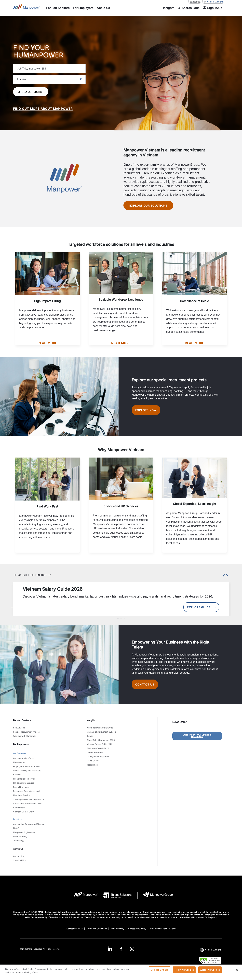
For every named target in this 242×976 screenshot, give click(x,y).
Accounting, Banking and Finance (28, 824)
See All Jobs (19, 727)
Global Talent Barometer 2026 (101, 740)
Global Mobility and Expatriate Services (27, 772)
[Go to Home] (26, 7)
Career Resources (95, 752)
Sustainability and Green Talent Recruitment (27, 805)
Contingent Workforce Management (23, 760)
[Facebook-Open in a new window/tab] (121, 949)
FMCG (16, 828)
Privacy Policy (117, 928)
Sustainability (19, 860)
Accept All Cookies (210, 970)
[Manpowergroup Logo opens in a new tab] (155, 895)
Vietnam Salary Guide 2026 (99, 744)
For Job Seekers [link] (22, 720)
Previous (223, 575)
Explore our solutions (148, 205)
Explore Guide (198, 607)
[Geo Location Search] (81, 79)
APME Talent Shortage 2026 (100, 727)
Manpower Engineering (24, 832)
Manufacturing (20, 836)
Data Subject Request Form (163, 928)
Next (226, 575)
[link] (121, 949)
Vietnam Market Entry (23, 811)
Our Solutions (19, 753)
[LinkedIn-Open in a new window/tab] (110, 949)
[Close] (236, 970)
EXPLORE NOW (146, 410)
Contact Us (194, 2)
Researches (92, 765)
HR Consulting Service (23, 783)
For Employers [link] (21, 744)
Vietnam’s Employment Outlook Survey (101, 734)
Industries (17, 819)
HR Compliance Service (24, 779)
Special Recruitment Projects (26, 732)
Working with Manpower (24, 736)
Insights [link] (91, 720)
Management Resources (98, 756)
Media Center (93, 760)
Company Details (74, 928)
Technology (18, 840)
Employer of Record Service (26, 766)
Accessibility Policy (137, 928)
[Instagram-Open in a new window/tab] (132, 949)
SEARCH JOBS (32, 92)
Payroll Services (20, 787)
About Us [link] (18, 848)
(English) (214, 1)
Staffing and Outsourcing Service (28, 799)
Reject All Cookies (184, 970)
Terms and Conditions (96, 928)
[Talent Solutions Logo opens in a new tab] (115, 895)
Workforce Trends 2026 (98, 748)
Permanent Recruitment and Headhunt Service (26, 793)
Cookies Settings (159, 970)
